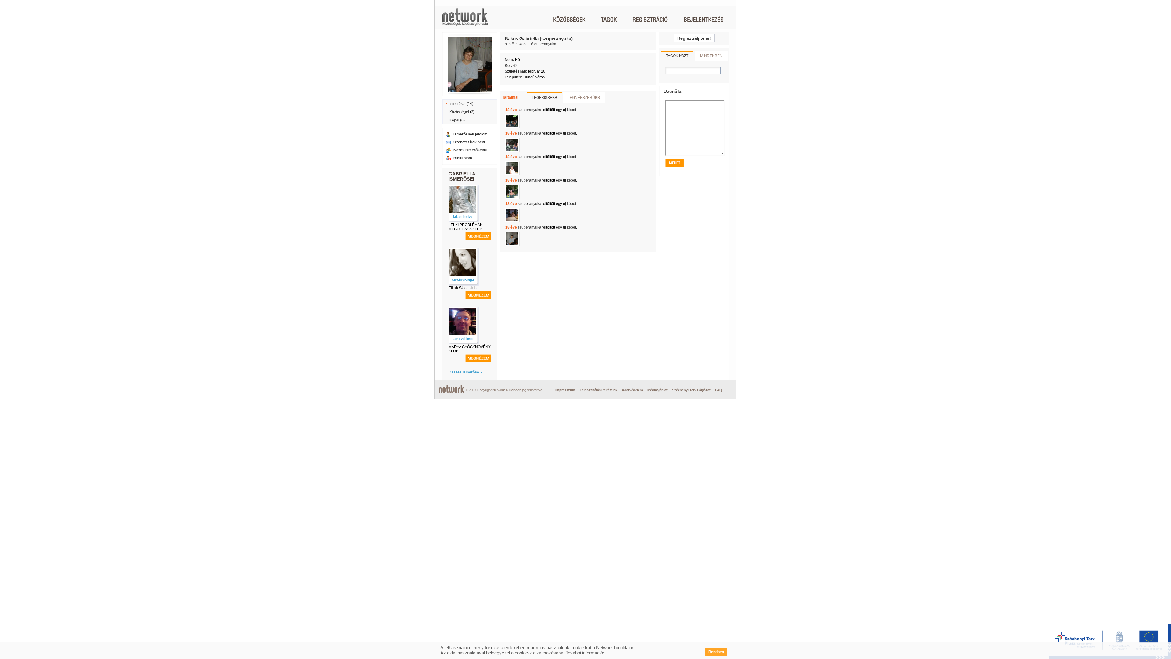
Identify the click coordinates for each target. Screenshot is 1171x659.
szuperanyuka (529, 110)
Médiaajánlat (657, 390)
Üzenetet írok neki (469, 142)
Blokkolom (462, 158)
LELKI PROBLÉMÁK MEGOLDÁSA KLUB (465, 227)
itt (607, 652)
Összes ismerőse (464, 372)
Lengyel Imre (463, 338)
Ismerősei (457, 104)
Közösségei (459, 112)
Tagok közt (677, 55)
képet (571, 110)
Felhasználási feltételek (598, 390)
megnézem (478, 236)
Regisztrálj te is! (694, 38)
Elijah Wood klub (463, 288)
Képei (454, 120)
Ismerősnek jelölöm (470, 134)
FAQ (718, 390)
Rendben (716, 652)
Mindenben (711, 55)
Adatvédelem (632, 390)
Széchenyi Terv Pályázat (691, 390)
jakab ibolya (462, 216)
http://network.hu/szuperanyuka (530, 44)
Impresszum (565, 390)
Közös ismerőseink (470, 150)
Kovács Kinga (463, 280)
